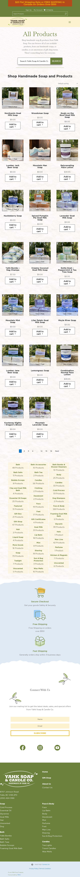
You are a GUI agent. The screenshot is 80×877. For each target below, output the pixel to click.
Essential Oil (5, 810)
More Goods (18, 546)
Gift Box (18, 515)
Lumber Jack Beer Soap (12, 166)
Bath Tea (38, 473)
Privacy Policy (33, 868)
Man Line (59, 541)
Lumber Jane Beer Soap (12, 372)
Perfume (59, 548)
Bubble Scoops (18, 481)
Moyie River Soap (67, 320)
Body (59, 476)
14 (41, 451)
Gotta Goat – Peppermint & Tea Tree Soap (67, 270)
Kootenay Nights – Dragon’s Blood (13, 424)
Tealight (18, 562)
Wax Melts (38, 570)
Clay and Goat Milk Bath (18, 490)
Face (38, 505)
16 (51, 451)
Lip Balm (38, 536)
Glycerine (4, 814)
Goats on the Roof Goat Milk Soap (67, 115)
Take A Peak (12, 107)
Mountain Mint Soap (13, 321)
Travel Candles (49, 848)
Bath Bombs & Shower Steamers (59, 467)
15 (46, 451)
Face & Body (59, 507)
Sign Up (28, 10)
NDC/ (19, 875)
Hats (59, 533)
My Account (38, 10)
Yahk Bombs (6, 836)
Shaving (38, 552)
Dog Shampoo (59, 499)
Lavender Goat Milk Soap (67, 217)
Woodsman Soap (40, 113)
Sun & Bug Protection (38, 561)
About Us (46, 784)
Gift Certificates (38, 520)
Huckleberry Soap (13, 216)
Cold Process (59, 491)
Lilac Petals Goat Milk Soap (40, 321)
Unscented (59, 564)
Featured (18, 507)
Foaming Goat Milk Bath (59, 516)
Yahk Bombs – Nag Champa (13, 269)
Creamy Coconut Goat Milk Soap (39, 269)
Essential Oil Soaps (18, 499)
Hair (18, 530)
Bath (18, 466)
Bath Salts (18, 473)
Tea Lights (47, 845)
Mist (38, 544)
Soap (18, 554)
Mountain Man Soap (40, 166)
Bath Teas (4, 842)
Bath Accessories (38, 466)
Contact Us (47, 787)
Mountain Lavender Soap (40, 424)
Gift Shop (18, 523)
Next (57, 451)
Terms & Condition (45, 868)
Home (45, 772)
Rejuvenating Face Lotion (67, 166)
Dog (2, 826)
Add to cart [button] (12, 125)
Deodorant (38, 497)
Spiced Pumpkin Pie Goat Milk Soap (40, 218)
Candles (38, 481)
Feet (38, 513)
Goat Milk (38, 528)
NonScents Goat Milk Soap (13, 114)
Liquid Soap (18, 538)
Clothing (38, 489)
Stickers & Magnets (59, 556)
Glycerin (59, 525)
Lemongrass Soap (40, 371)
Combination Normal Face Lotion (67, 373)
